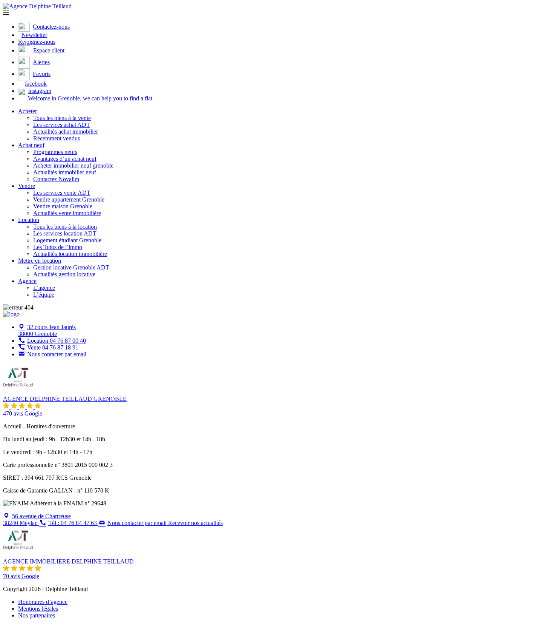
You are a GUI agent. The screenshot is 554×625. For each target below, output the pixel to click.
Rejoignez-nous (36, 41)
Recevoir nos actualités (195, 523)
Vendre (26, 186)
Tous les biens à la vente (62, 118)
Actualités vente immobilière (67, 213)
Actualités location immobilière (70, 254)
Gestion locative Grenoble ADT (71, 267)
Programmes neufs (55, 152)
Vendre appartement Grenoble (68, 199)
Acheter (27, 111)
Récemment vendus (56, 138)
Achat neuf (31, 145)
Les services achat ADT (61, 125)
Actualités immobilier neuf (64, 172)
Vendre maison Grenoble (62, 206)
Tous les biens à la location (65, 226)
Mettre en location (39, 260)
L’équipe (43, 294)
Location (28, 220)
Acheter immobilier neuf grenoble (73, 165)
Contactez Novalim (56, 179)
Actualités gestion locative (64, 274)
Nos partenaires (36, 615)
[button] (6, 13)
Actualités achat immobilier (65, 131)
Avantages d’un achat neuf (64, 158)
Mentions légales (38, 608)
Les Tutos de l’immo (57, 247)
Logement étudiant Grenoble (67, 240)
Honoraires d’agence (42, 602)
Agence (27, 281)
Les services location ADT (64, 233)
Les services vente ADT (61, 192)
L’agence (44, 288)
